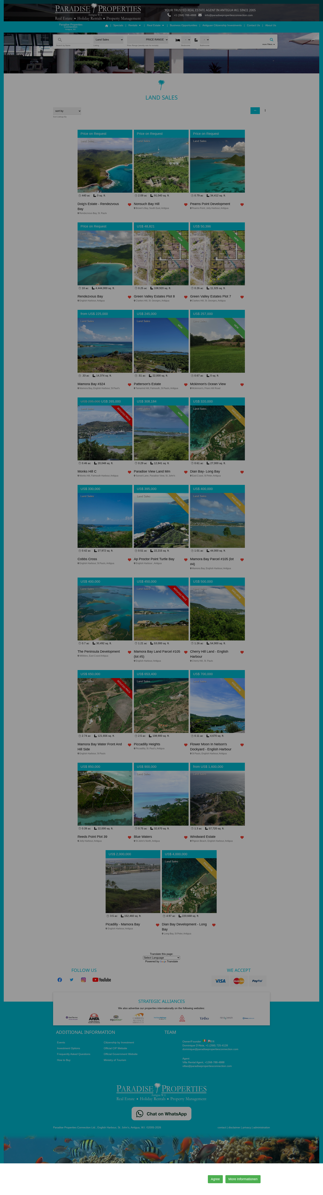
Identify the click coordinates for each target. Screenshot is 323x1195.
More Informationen (243, 1179)
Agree (215, 1179)
